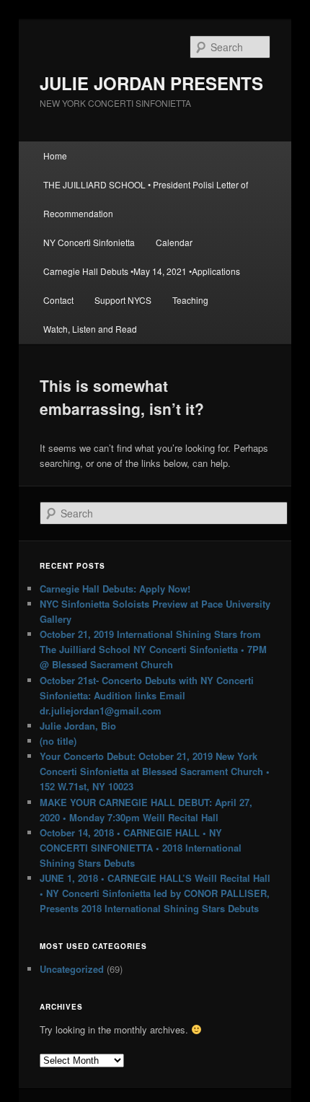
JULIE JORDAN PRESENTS (151, 83)
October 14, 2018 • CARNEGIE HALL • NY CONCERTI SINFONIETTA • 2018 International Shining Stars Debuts (141, 848)
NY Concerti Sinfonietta (89, 242)
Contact (58, 300)
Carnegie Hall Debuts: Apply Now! (115, 588)
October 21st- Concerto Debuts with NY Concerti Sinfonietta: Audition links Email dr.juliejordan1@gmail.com (147, 695)
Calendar (174, 242)
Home (55, 155)
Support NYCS (122, 300)
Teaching (190, 300)
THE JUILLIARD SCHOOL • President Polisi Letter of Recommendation (145, 198)
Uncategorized (72, 969)
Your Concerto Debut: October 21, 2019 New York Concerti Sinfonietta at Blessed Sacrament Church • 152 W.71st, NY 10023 (155, 771)
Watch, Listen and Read (90, 329)
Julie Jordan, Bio (78, 726)
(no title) (58, 741)
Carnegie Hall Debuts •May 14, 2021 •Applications (141, 271)
